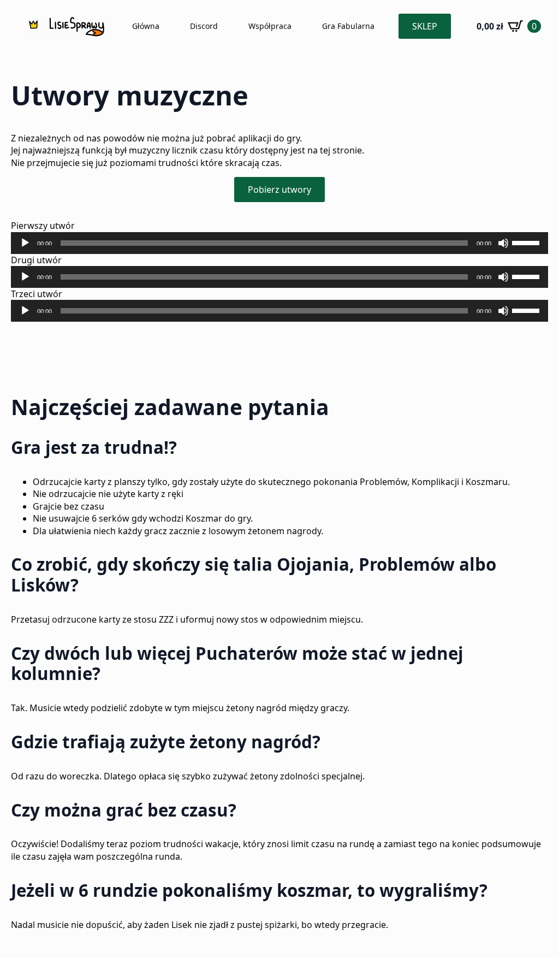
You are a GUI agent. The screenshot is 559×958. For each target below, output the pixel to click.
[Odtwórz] (25, 243)
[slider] (527, 242)
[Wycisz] (503, 243)
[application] (279, 243)
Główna (145, 26)
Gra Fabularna (348, 26)
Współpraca (270, 26)
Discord (204, 26)
